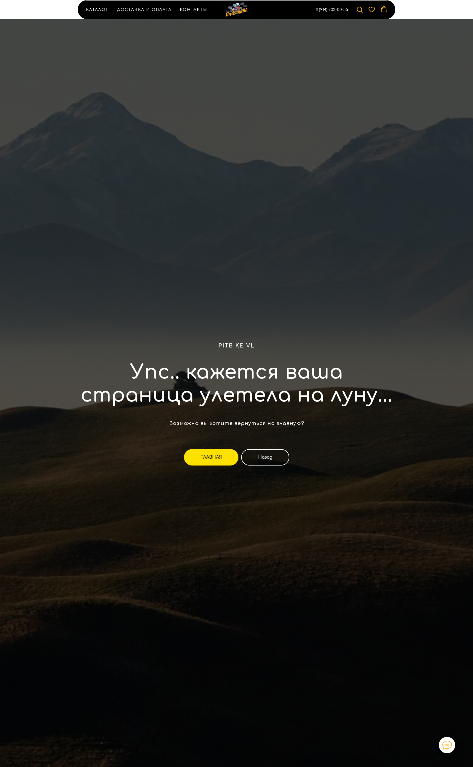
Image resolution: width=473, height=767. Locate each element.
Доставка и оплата (144, 10)
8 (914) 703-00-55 (332, 10)
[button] (359, 9)
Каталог (97, 10)
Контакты (193, 10)
